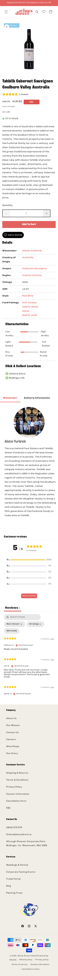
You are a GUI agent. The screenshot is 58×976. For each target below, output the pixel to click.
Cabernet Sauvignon (34, 269)
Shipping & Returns (17, 773)
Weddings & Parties (17, 865)
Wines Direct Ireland (27, 956)
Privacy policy (42, 960)
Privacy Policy (14, 787)
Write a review (29, 596)
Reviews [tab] (12, 607)
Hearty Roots (30, 307)
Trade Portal (13, 879)
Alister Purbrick (32, 251)
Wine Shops (12, 746)
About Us (11, 718)
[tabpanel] (29, 656)
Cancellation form (16, 801)
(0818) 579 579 (14, 827)
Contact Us (12, 732)
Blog (8, 886)
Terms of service (19, 964)
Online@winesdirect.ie (19, 834)
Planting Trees (14, 893)
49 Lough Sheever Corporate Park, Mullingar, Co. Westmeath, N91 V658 (26, 843)
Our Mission (13, 725)
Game (25, 311)
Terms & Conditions (17, 780)
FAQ (8, 808)
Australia (27, 258)
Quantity (7, 205)
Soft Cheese (29, 303)
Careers (11, 739)
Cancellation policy (30, 969)
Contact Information (17, 794)
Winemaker (10, 398)
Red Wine (27, 296)
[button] (6, 11)
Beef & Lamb (29, 315)
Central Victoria (32, 275)
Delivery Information (37, 398)
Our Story (12, 753)
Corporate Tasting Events (20, 872)
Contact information (39, 964)
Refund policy (25, 960)
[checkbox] (11, 631)
